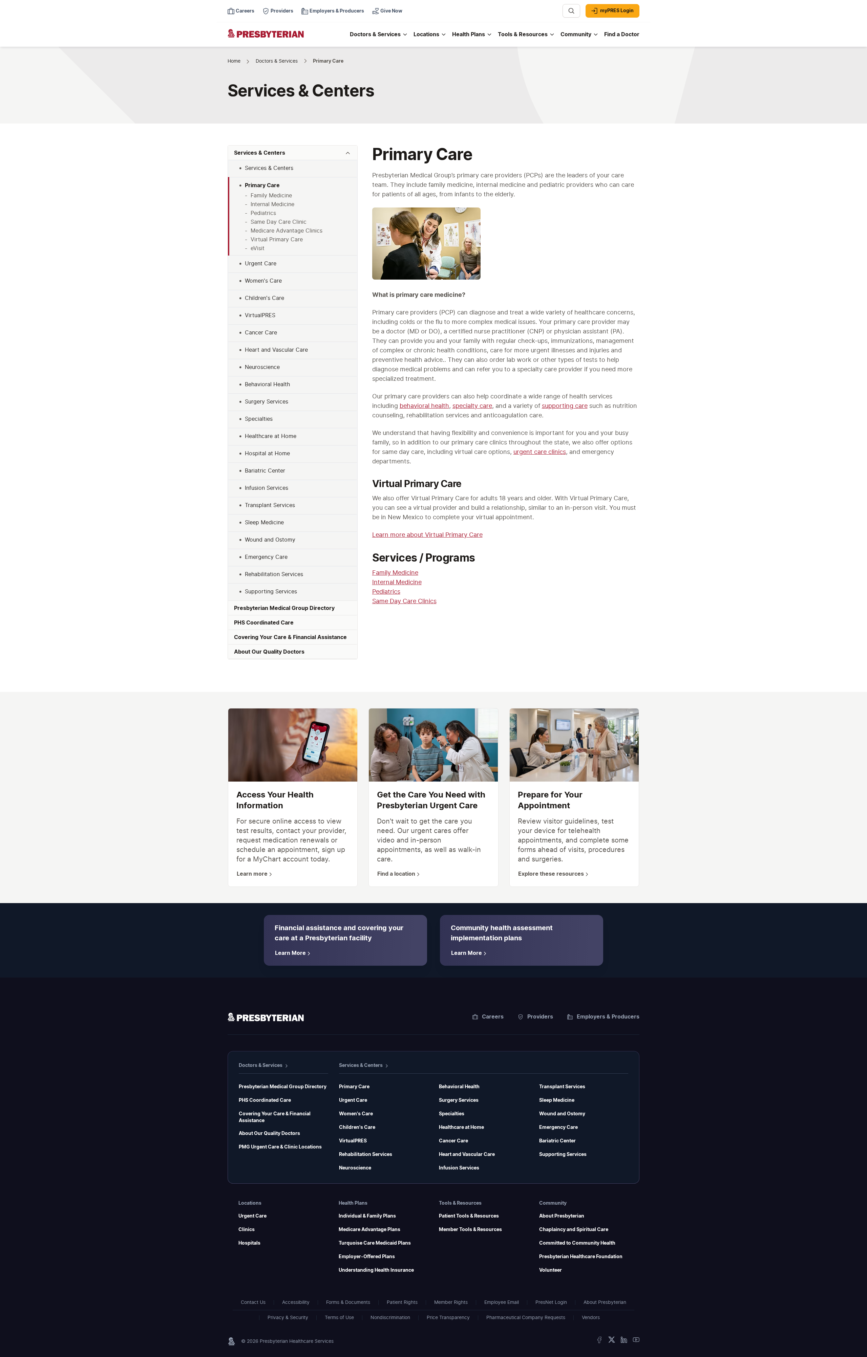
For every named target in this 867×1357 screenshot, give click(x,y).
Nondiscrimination (390, 1317)
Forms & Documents (348, 1302)
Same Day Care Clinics (404, 601)
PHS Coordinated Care (265, 1100)
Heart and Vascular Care (467, 1154)
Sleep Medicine (556, 1100)
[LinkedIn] (623, 1341)
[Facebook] (599, 1341)
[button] (292, 153)
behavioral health (424, 406)
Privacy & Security (288, 1317)
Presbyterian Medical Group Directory (282, 1087)
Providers (540, 1017)
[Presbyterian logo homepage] (266, 1018)
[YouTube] (636, 1341)
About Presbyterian (561, 1216)
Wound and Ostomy (562, 1114)
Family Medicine (395, 573)
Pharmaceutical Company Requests (525, 1317)
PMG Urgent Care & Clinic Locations (280, 1147)
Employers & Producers (608, 1017)
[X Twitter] (611, 1341)
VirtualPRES (353, 1141)
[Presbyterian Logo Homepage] (286, 37)
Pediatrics (386, 592)
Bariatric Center (557, 1141)
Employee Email (501, 1302)
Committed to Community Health (577, 1243)
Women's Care (356, 1114)
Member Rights (451, 1302)
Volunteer (550, 1270)
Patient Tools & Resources (469, 1216)
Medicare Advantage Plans (369, 1229)
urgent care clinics (539, 452)
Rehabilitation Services (365, 1154)
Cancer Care (453, 1141)
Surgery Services (459, 1100)
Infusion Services (459, 1168)
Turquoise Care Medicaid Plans (375, 1243)
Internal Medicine (397, 582)
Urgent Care (353, 1100)
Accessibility (296, 1302)
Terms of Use (339, 1317)
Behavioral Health (459, 1087)
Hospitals (249, 1243)
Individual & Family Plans (367, 1216)
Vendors (591, 1317)
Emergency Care (558, 1127)
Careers (493, 1017)
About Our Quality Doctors (269, 1133)
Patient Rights (402, 1302)
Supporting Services (563, 1154)
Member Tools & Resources (470, 1229)
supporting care (565, 406)
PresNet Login (551, 1302)
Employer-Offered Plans (367, 1256)
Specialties (451, 1114)
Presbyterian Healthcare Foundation (580, 1256)
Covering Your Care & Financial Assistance (275, 1117)
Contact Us (253, 1302)
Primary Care (354, 1087)
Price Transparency (448, 1317)
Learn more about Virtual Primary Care (427, 535)
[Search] (571, 11)
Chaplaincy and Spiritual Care (573, 1229)
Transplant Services (562, 1087)
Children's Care (357, 1127)
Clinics (246, 1229)
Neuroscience (355, 1168)
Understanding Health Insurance (376, 1270)
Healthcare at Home (461, 1127)
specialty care (472, 406)
